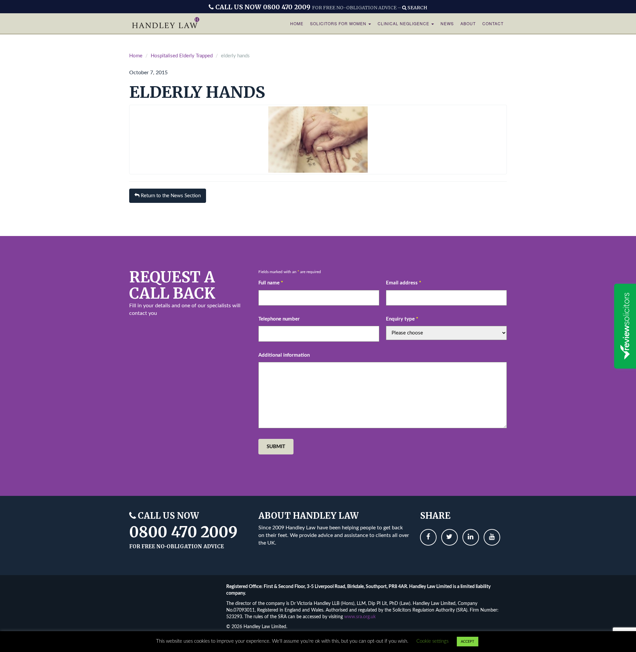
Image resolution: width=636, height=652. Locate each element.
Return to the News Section (170, 195)
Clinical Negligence (404, 23)
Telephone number (279, 319)
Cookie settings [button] (432, 641)
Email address (403, 282)
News (447, 23)
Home (296, 23)
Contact (493, 23)
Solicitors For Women (339, 23)
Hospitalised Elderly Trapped (182, 55)
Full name (270, 282)
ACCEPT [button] (467, 641)
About (468, 23)
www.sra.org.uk (360, 617)
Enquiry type (402, 319)
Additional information (284, 355)
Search (416, 8)
